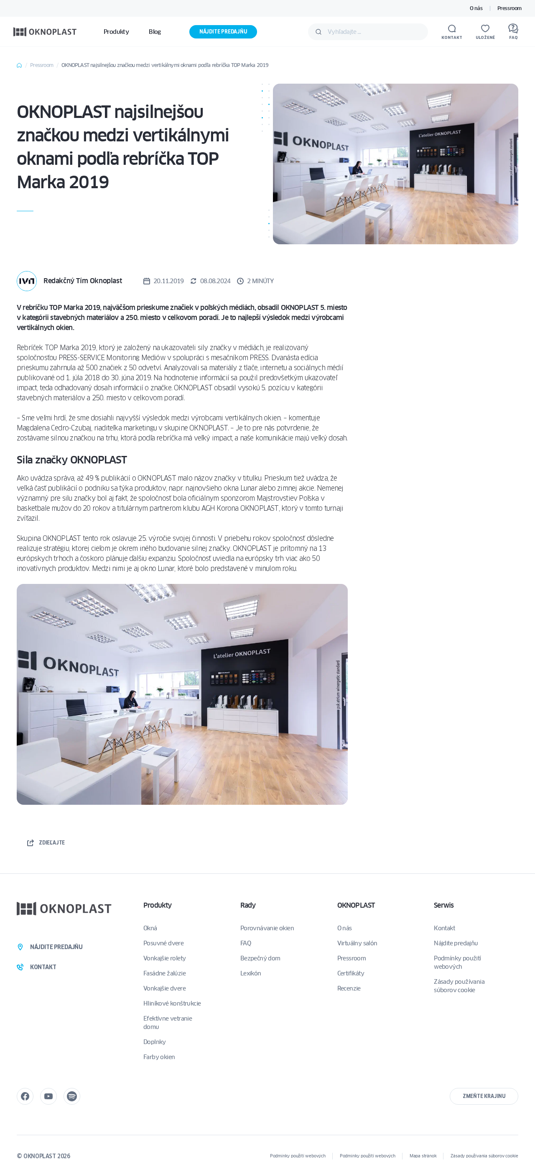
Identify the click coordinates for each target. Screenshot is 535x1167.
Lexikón (250, 973)
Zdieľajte (52, 842)
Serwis (443, 905)
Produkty (157, 905)
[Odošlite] (318, 32)
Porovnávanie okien (267, 928)
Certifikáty (350, 973)
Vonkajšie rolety (164, 958)
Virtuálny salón (357, 943)
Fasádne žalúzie (164, 973)
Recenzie (349, 988)
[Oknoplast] (45, 31)
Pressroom (509, 8)
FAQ (245, 943)
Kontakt (444, 928)
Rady (248, 905)
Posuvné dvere (163, 943)
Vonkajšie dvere (164, 988)
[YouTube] (48, 1096)
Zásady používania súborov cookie (459, 986)
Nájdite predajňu (223, 31)
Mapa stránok (423, 1156)
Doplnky (154, 1042)
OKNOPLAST (356, 905)
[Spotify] (72, 1096)
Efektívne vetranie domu (167, 1023)
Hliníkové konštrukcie (172, 1003)
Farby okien (159, 1057)
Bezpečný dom (260, 958)
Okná (150, 928)
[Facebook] (25, 1096)
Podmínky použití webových (457, 962)
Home (19, 65)
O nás (476, 8)
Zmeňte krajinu (484, 1096)
